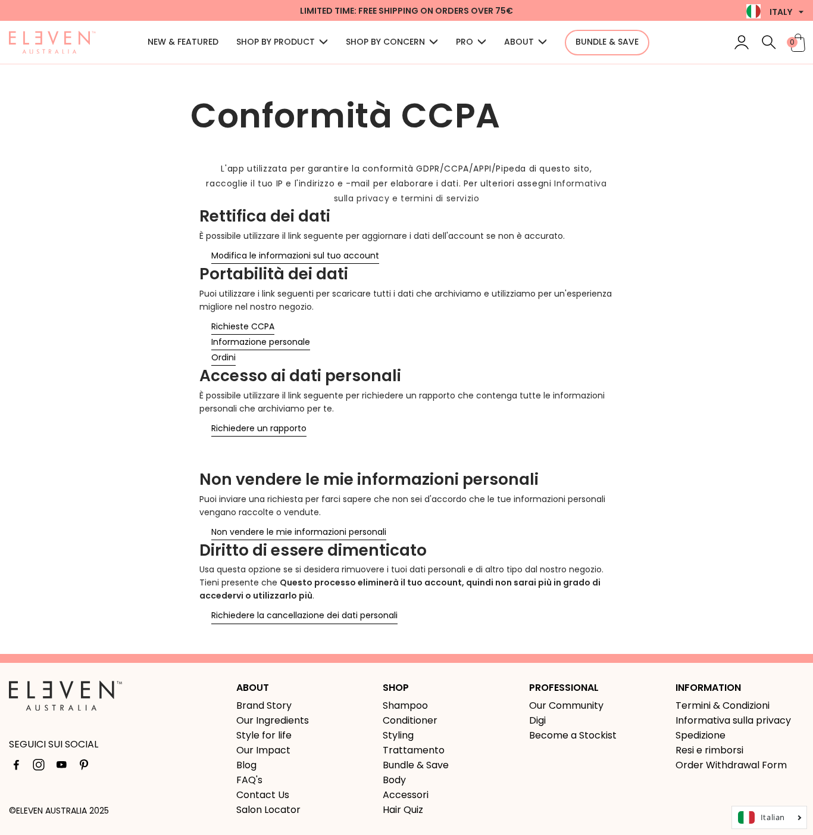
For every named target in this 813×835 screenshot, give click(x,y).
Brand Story (264, 705)
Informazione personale (260, 342)
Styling (398, 735)
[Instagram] (39, 767)
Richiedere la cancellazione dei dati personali (304, 615)
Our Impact (263, 750)
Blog (246, 765)
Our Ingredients (272, 720)
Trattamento (414, 750)
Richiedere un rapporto (259, 428)
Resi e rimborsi (709, 750)
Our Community (566, 705)
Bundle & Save (416, 765)
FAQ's (249, 780)
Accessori (406, 795)
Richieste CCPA (242, 326)
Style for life (264, 735)
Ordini (223, 357)
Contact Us (262, 795)
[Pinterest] (84, 767)
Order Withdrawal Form (731, 765)
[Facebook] (16, 767)
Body (394, 780)
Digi (537, 720)
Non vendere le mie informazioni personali (298, 532)
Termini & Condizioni (723, 705)
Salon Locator (268, 810)
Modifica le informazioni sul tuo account (295, 255)
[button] (769, 42)
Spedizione (701, 735)
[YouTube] (61, 767)
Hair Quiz (403, 810)
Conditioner (410, 720)
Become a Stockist (573, 735)
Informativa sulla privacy (733, 720)
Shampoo (405, 705)
